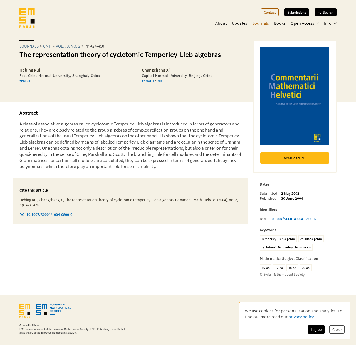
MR (159, 80)
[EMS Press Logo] (27, 18)
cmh (47, 46)
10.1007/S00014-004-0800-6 (293, 218)
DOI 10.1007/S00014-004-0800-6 (45, 214)
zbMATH (25, 80)
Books (280, 23)
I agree (316, 329)
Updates (239, 23)
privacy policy (301, 316)
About (221, 23)
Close (337, 329)
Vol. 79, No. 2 (68, 46)
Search (328, 12)
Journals (260, 23)
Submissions (296, 12)
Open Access (302, 23)
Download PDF (295, 158)
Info (328, 23)
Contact (270, 12)
